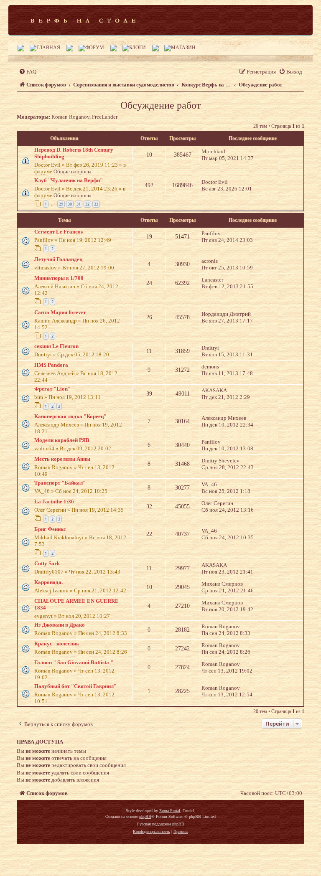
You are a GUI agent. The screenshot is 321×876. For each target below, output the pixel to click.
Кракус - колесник (56, 643)
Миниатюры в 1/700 (59, 278)
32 (87, 204)
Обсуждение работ (160, 105)
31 (78, 204)
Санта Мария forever (60, 312)
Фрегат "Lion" (52, 389)
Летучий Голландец (58, 259)
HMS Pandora (51, 365)
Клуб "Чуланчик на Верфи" (68, 180)
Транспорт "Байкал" (60, 483)
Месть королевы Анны (62, 459)
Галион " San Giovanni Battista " (73, 662)
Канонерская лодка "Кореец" (70, 416)
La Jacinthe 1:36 (54, 501)
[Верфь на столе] (83, 20)
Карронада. (48, 582)
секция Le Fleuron (56, 346)
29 (61, 204)
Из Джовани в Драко (59, 625)
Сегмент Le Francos (58, 232)
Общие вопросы (73, 171)
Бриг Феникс (50, 529)
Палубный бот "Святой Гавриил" (75, 686)
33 (96, 204)
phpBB (145, 816)
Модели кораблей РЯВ (61, 440)
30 (70, 204)
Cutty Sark (47, 563)
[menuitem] (27, 72)
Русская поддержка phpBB (160, 824)
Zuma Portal (169, 810)
